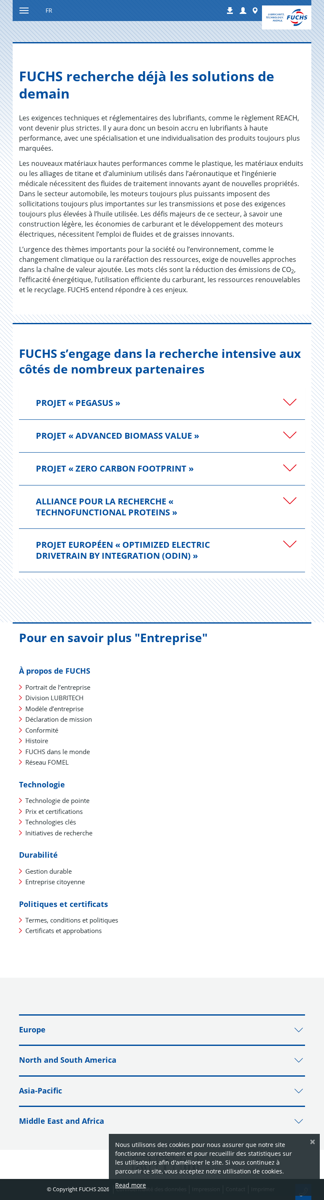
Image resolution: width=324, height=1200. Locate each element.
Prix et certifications (54, 811)
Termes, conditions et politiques (71, 920)
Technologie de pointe (57, 800)
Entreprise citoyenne (55, 881)
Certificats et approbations (63, 930)
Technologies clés (50, 822)
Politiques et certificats (63, 904)
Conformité (41, 730)
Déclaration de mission (58, 719)
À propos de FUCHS (54, 671)
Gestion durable (48, 871)
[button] (243, 11)
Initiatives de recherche (58, 833)
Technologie (42, 784)
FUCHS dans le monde (57, 751)
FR (49, 10)
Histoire (36, 740)
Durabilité (38, 855)
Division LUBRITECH (54, 697)
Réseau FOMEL (47, 762)
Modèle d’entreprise (54, 708)
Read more (130, 1185)
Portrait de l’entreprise (57, 687)
